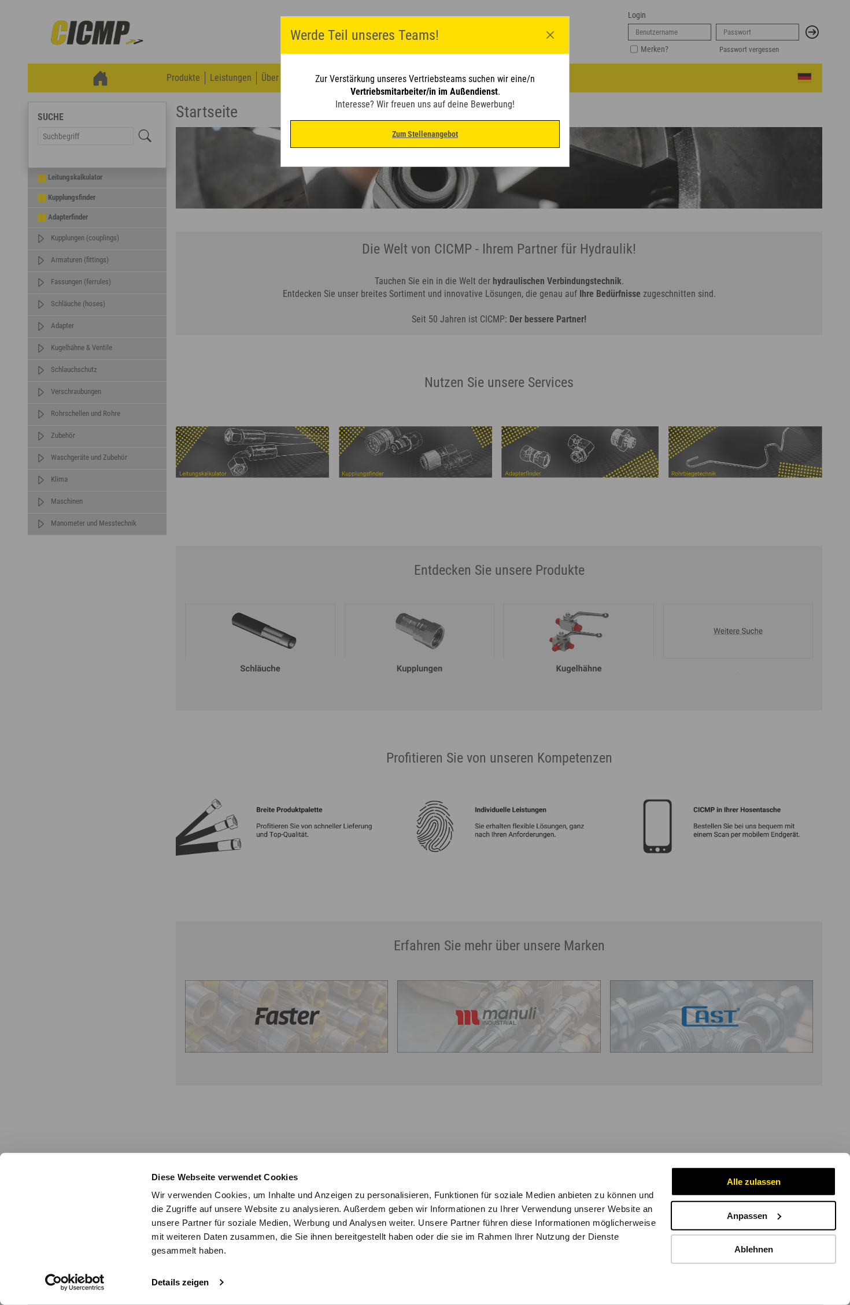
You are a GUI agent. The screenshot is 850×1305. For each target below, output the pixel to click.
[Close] (550, 35)
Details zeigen (180, 1282)
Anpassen (747, 1215)
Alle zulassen (754, 1182)
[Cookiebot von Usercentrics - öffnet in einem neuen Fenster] (74, 1282)
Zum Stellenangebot (425, 134)
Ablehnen (753, 1249)
